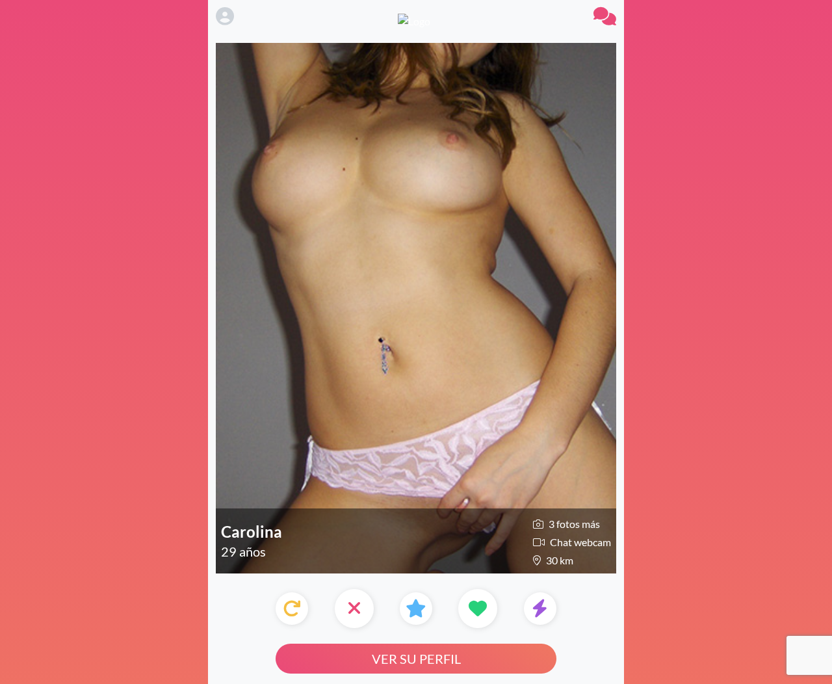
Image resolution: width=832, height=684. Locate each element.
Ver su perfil (416, 658)
